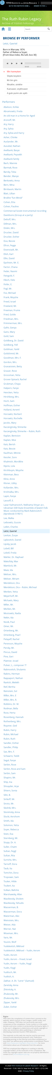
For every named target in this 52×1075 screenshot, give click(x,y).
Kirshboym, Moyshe (13, 470)
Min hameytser (14, 71)
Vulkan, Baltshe (11, 890)
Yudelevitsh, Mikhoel (14, 946)
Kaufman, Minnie (12, 452)
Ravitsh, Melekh (11, 682)
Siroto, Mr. (9, 803)
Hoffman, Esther (12, 405)
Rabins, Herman (12, 673)
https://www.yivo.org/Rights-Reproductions (22, 1043)
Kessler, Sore (10, 457)
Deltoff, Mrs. (10, 219)
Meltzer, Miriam (11, 578)
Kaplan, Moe (10, 439)
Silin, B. (7, 794)
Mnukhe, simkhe (14, 84)
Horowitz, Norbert (13, 414)
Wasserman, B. (11, 907)
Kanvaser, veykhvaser (17, 89)
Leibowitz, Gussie (12, 522)
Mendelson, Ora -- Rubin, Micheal (20, 587)
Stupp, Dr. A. (10, 842)
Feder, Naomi (10, 271)
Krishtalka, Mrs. (11, 491)
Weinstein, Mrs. (11, 920)
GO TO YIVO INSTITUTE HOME (19, 6)
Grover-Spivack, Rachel (15, 379)
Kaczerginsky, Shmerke (15, 427)
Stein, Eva (8, 833)
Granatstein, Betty (13, 366)
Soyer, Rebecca (11, 829)
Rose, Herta (9, 712)
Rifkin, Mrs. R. (10, 699)
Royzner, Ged (10, 725)
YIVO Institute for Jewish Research (24, 1065)
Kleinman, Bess (11, 474)
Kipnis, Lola (9, 466)
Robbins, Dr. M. (11, 704)
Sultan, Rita (9, 855)
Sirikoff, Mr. (9, 799)
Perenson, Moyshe (13, 643)
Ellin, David (9, 258)
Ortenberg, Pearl (12, 634)
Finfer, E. (8, 284)
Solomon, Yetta (11, 825)
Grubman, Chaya (12, 383)
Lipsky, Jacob (10, 544)
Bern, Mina (9, 184)
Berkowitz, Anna (12, 180)
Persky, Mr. (9, 647)
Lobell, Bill (9, 548)
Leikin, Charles (11, 526)
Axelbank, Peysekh (13, 154)
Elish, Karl (8, 254)
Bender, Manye (11, 176)
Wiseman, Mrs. (11, 933)
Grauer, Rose (10, 370)
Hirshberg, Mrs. (11, 396)
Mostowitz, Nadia (12, 613)
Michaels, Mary (11, 600)
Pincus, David (10, 652)
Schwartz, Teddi (11, 755)
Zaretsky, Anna (11, 985)
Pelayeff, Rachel (11, 639)
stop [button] (22, 63)
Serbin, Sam (10, 773)
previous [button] (8, 63)
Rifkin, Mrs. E (10, 695)
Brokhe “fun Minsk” (13, 197)
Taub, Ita (8, 868)
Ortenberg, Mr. (11, 630)
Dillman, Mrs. (10, 223)
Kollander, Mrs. (11, 487)
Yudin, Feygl (9, 967)
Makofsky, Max (11, 561)
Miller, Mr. (9, 604)
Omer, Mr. (9, 626)
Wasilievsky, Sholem (13, 898)
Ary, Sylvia (8, 128)
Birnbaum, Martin (12, 189)
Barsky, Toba (10, 171)
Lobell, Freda (10, 552)
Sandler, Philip (11, 747)
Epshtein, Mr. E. (11, 262)
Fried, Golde (10, 314)
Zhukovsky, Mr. (11, 993)
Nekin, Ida (8, 617)
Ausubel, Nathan (12, 146)
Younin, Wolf (10, 941)
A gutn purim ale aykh (17, 93)
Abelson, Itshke (11, 107)
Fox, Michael (10, 292)
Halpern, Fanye (11, 388)
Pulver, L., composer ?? (15, 665)
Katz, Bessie (9, 448)
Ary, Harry (9, 124)
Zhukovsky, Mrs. (11, 998)
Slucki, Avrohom (12, 816)
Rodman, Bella (11, 708)
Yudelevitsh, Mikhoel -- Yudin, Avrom (22, 950)
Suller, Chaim (10, 846)
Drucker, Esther (11, 236)
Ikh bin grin (12, 80)
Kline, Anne (9, 478)
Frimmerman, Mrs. (13, 323)
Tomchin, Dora (11, 872)
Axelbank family (11, 158)
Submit (49, 29)
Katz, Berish (9, 444)
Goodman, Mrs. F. (12, 357)
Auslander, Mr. (11, 141)
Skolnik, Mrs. (10, 807)
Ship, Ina (8, 781)
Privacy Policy (28, 1071)
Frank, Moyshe (11, 297)
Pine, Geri (8, 656)
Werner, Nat (10, 928)
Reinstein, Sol (10, 691)
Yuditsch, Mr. (10, 972)
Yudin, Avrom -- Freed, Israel (18, 959)
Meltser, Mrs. (10, 574)
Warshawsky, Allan (13, 894)
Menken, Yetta (11, 591)
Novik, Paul (9, 622)
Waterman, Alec (11, 915)
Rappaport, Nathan (13, 678)
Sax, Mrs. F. (9, 751)
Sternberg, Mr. (11, 838)
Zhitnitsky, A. (10, 989)
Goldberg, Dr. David (13, 340)
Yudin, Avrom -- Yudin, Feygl (17, 963)
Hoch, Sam (9, 401)
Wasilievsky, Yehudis (14, 903)
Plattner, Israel (11, 660)
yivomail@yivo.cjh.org (21, 1054)
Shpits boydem (14, 76)
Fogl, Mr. (8, 288)
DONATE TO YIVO (39, 6)
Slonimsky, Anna (12, 812)
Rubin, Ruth (9, 738)
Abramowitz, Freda (13, 111)
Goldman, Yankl (11, 349)
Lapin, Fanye (10, 496)
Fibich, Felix (9, 279)
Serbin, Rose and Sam (14, 768)
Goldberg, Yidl (11, 344)
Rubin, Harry (10, 730)
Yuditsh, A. (9, 976)
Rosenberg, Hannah (14, 717)
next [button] (17, 63)
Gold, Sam (9, 336)
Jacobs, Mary (10, 422)
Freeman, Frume (12, 310)
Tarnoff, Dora (10, 864)
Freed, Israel (10, 301)
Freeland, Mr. (10, 306)
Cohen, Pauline (11, 206)
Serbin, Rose (10, 764)
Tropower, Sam (11, 877)
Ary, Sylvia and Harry (14, 132)
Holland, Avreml (12, 409)
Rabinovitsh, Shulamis (15, 669)
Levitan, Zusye (11, 535)
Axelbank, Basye (12, 150)
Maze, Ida (8, 570)
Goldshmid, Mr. (11, 353)
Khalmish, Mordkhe (13, 461)
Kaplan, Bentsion (12, 435)
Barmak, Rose (10, 167)
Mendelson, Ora (12, 583)
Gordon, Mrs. (10, 362)
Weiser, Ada (9, 924)
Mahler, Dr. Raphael (13, 557)
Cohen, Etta (9, 202)
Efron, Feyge (10, 245)
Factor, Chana (10, 267)
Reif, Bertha (9, 686)
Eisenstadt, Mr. (11, 249)
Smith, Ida (9, 820)
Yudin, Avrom (10, 954)
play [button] (12, 62)
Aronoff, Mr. (10, 119)
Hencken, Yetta (11, 392)
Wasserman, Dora (13, 911)
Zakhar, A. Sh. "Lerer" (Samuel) (19, 980)
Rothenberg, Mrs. (12, 721)
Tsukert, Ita (9, 885)
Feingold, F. (9, 275)
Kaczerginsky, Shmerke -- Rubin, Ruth (22, 431)
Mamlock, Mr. (10, 565)
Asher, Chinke (10, 137)
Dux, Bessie (9, 241)
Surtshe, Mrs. (10, 859)
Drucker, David (11, 232)
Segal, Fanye (10, 760)
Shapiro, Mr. (10, 777)
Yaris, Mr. (8, 937)
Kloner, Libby (10, 483)
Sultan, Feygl (10, 851)
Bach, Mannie (10, 163)
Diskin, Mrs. (9, 228)
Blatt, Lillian (9, 193)
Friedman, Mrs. (11, 318)
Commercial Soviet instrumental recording (25, 210)
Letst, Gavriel (10, 531)
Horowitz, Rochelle (13, 418)
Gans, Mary (9, 331)
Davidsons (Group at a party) (18, 215)
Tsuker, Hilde (10, 881)
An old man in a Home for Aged (19, 115)
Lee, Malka (9, 518)
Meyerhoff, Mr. (11, 595)
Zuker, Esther (10, 1006)
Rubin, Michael (11, 734)
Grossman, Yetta (12, 375)
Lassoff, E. (9, 500)
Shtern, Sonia (10, 790)
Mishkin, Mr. (10, 608)
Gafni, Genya (10, 327)
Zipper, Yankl (10, 1002)
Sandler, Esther (11, 743)
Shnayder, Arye (11, 786)
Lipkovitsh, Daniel (12, 539)
